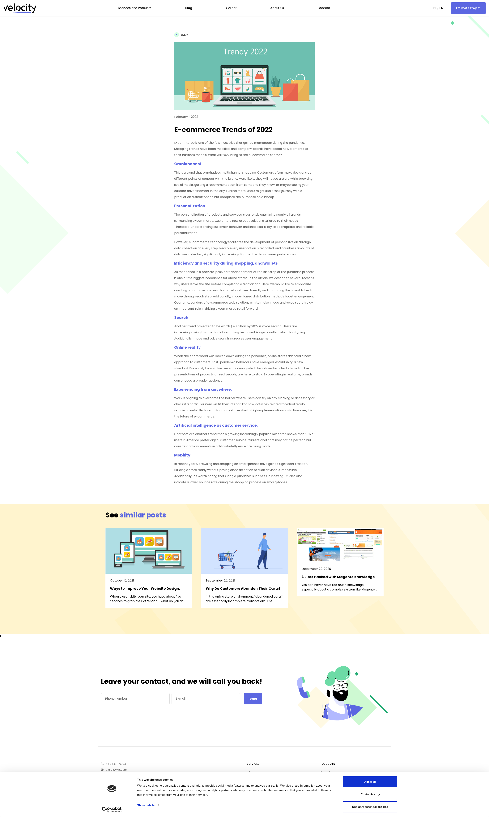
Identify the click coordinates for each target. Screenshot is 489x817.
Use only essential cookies (370, 806)
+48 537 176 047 (117, 764)
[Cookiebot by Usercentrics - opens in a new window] (112, 809)
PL (434, 8)
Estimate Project (468, 8)
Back (184, 34)
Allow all (370, 781)
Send (253, 699)
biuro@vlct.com (116, 770)
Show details (146, 805)
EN (441, 8)
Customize (368, 794)
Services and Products (25, 23)
